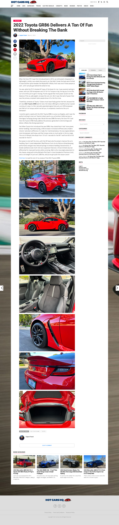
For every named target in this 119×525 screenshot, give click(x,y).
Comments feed (83, 169)
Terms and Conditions (58, 512)
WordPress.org (83, 170)
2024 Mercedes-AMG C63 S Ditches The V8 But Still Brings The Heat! (96, 107)
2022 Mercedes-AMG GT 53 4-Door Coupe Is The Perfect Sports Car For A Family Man (94, 471)
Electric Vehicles (48, 6)
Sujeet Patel (23, 35)
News (66, 6)
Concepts (59, 6)
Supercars (30, 6)
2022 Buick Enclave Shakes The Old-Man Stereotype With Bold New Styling (71, 471)
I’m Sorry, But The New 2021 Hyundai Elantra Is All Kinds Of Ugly (92, 142)
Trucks (38, 6)
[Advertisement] (59, 12)
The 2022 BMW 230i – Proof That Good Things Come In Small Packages (47, 471)
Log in (80, 166)
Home (18, 6)
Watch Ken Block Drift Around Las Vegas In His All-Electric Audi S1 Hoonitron (95, 92)
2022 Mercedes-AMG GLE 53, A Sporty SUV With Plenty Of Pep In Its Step (23, 471)
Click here (22, 158)
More (92, 6)
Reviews (72, 6)
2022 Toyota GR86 (34, 431)
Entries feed (82, 167)
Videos (86, 6)
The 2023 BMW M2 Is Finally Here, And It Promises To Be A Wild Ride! (95, 99)
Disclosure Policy (70, 512)
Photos (79, 6)
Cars (23, 6)
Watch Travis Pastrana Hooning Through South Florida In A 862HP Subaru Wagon (96, 84)
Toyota (43, 431)
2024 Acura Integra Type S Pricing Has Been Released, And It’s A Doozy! (96, 76)
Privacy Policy (48, 512)
